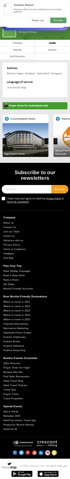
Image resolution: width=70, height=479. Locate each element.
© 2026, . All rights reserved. (44, 465)
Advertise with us (13, 240)
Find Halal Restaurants (16, 376)
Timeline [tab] (17, 43)
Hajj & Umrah (11, 411)
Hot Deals (9, 284)
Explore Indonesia (13, 346)
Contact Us (9, 227)
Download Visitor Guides (17, 332)
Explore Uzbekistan (14, 337)
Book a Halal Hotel (14, 275)
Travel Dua (9, 389)
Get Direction (17, 56)
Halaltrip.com (37, 465)
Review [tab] (52, 49)
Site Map (8, 258)
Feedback (8, 253)
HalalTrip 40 (10, 429)
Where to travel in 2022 (16, 306)
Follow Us (9, 236)
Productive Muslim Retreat (18, 424)
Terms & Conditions (18, 201)
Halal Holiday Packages (17, 271)
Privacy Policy (53, 198)
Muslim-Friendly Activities (18, 288)
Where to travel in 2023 (16, 310)
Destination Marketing (15, 328)
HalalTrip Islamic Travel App (19, 420)
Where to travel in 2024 (16, 315)
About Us (8, 223)
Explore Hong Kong (14, 350)
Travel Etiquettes (13, 398)
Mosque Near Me (13, 372)
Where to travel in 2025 (16, 319)
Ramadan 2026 (11, 416)
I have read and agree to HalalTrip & (35, 200)
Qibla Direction (11, 363)
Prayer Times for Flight (16, 367)
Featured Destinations (16, 324)
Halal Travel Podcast (15, 385)
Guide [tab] (52, 43)
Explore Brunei (11, 341)
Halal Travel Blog (13, 381)
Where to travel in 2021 (16, 302)
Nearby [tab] (17, 49)
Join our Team (11, 231)
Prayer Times (11, 394)
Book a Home (11, 280)
